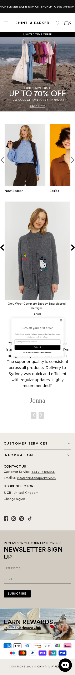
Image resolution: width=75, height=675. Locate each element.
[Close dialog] (61, 320)
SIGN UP (37, 347)
